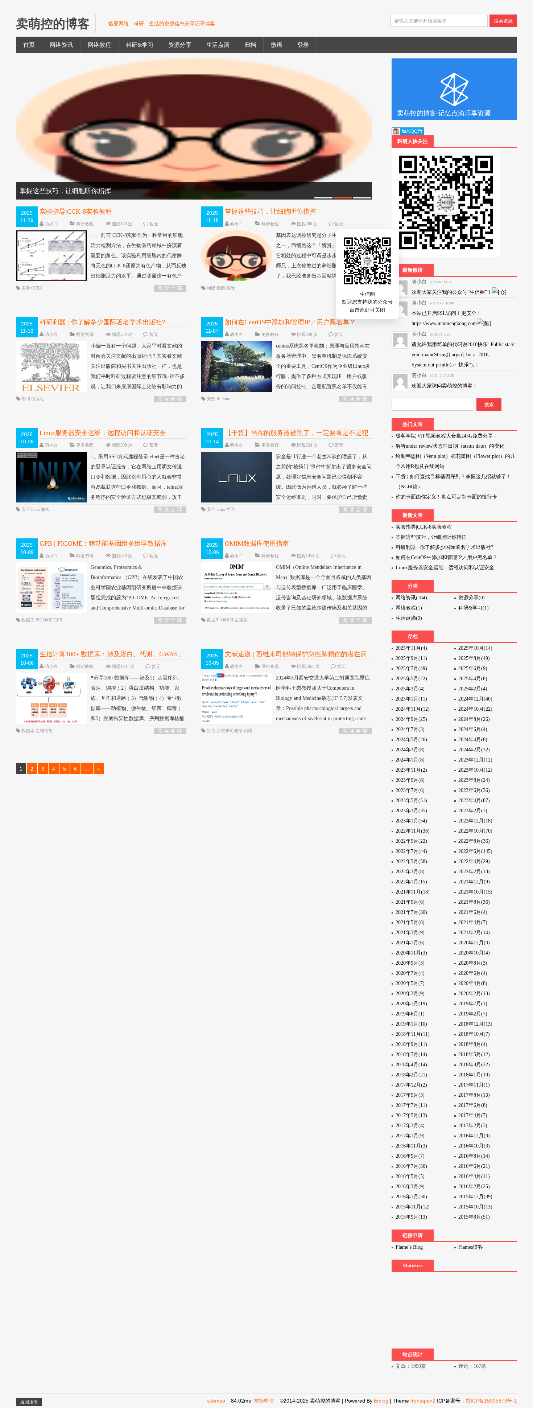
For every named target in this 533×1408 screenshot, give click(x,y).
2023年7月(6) (410, 790)
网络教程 (99, 45)
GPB (58, 620)
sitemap (216, 1401)
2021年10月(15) (475, 892)
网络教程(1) (409, 608)
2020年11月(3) (411, 953)
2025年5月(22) (411, 678)
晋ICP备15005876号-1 (491, 1401)
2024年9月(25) (411, 719)
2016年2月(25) (474, 1186)
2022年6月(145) (475, 851)
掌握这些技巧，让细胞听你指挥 (270, 211)
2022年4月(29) (474, 861)
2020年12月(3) (474, 942)
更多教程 (270, 334)
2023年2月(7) (472, 810)
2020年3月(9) (410, 993)
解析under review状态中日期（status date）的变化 (450, 446)
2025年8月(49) (474, 658)
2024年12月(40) (475, 699)
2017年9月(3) (410, 1095)
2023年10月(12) (475, 770)
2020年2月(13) (474, 993)
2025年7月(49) (411, 668)
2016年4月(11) (474, 1176)
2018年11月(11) (413, 1034)
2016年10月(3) (474, 1146)
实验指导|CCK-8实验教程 (76, 211)
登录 (303, 45)
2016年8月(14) (474, 1156)
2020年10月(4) (474, 953)
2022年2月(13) (474, 871)
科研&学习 (139, 45)
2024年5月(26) (411, 739)
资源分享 (179, 45)
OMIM (228, 620)
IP (219, 398)
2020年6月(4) (472, 973)
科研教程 (85, 223)
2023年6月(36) (474, 790)
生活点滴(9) (409, 618)
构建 (211, 288)
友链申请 (264, 1401)
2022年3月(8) (410, 871)
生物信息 (44, 730)
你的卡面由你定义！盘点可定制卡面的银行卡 (446, 497)
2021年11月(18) (413, 892)
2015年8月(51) (474, 1217)
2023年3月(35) (411, 810)
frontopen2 (422, 1401)
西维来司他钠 (230, 730)
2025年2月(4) (472, 688)
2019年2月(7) (472, 1014)
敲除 (230, 288)
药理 (248, 730)
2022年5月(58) (411, 861)
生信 (211, 730)
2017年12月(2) (411, 1085)
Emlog (381, 1401)
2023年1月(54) (411, 821)
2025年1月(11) (411, 699)
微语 (276, 45)
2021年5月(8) (410, 922)
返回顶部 (29, 1401)
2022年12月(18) (475, 821)
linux (226, 398)
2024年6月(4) (472, 729)
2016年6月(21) (474, 1166)
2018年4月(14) (411, 1064)
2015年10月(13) (475, 1207)
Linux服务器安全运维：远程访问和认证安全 (103, 432)
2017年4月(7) (472, 1115)
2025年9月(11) (411, 658)
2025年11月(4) (411, 648)
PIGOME (45, 620)
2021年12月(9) (474, 881)
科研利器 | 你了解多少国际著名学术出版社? (102, 322)
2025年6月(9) (472, 668)
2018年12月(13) (475, 1024)
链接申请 (412, 1235)
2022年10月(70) (475, 831)
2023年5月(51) (411, 800)
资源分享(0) (471, 597)
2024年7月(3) (410, 729)
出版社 (37, 398)
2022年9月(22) (411, 841)
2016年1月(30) (411, 1196)
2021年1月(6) (410, 942)
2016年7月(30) (411, 1166)
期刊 (26, 398)
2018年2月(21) (411, 1074)
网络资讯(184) (411, 597)
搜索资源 (503, 21)
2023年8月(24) (474, 780)
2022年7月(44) (411, 851)
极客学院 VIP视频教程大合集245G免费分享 (444, 436)
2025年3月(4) (410, 688)
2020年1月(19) (411, 1003)
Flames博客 (470, 1247)
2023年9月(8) (410, 780)
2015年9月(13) (411, 1217)
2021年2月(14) (474, 932)
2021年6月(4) (472, 912)
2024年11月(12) (413, 709)
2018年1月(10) (474, 1074)
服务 (45, 509)
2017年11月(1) (474, 1085)
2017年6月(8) (472, 1105)
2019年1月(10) (411, 1024)
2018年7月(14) (411, 1054)
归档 (250, 45)
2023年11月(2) (411, 770)
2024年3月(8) (410, 749)
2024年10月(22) (475, 709)
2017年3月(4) (410, 1125)
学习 (230, 509)
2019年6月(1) (410, 1014)
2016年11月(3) (411, 1146)
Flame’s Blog (409, 1247)
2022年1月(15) (411, 881)
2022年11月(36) (413, 831)
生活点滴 (218, 45)
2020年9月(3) (410, 963)
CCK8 (36, 288)
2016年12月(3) (474, 1135)
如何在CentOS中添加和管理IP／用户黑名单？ (290, 322)
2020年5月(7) (410, 983)
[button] (383, 290)
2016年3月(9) (410, 1186)
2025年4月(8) (472, 678)
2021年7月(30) (411, 912)
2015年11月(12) (413, 1207)
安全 (211, 398)
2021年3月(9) (410, 932)
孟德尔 (241, 620)
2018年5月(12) (474, 1054)
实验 (26, 288)
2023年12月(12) (475, 760)
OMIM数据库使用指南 (257, 543)
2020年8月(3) (472, 963)
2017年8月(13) (474, 1095)
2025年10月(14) (475, 648)
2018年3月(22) (474, 1064)
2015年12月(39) (475, 1196)
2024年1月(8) (410, 760)
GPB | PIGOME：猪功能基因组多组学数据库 (103, 543)
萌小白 (51, 223)
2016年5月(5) (410, 1176)
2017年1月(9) (410, 1135)
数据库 (28, 620)
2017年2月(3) (472, 1125)
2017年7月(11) (411, 1105)
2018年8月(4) (472, 1044)
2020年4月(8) (472, 983)
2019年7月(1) (472, 1003)
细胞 (221, 288)
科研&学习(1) (473, 608)
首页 (29, 45)
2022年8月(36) (474, 841)
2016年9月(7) (410, 1156)
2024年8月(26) (474, 719)
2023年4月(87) (474, 800)
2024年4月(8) (472, 739)
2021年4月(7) (472, 922)
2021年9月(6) (410, 902)
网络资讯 (61, 45)
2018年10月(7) (474, 1034)
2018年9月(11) (411, 1044)
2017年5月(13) (411, 1115)
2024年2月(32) (474, 749)
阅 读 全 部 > (169, 289)
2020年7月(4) (410, 973)
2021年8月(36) (474, 902)
